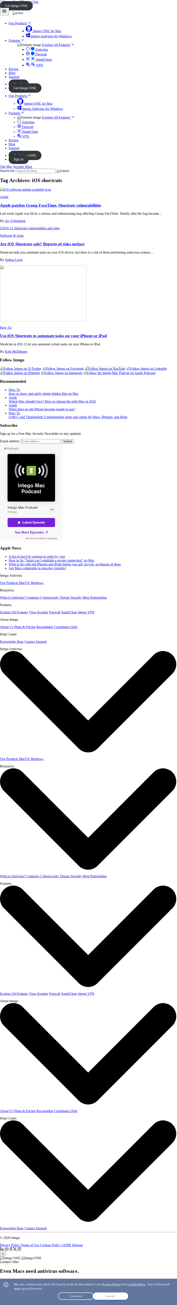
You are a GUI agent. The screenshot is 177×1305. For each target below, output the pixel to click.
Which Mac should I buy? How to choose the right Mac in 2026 (52, 401)
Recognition (44, 627)
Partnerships (98, 597)
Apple (4, 197)
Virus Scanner (38, 612)
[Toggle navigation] (4, 11)
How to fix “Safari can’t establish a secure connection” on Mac (51, 560)
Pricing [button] (13, 69)
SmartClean (43, 59)
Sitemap (77, 1245)
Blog (12, 144)
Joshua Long (13, 260)
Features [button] (15, 40)
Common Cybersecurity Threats (48, 597)
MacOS (24, 583)
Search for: (7, 171)
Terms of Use (30, 1245)
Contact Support (35, 641)
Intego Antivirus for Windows (51, 36)
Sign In (19, 159)
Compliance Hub (65, 627)
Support (14, 148)
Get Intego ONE (16, 6)
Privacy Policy (10, 1245)
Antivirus (41, 49)
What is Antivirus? (13, 597)
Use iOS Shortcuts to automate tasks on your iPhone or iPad (53, 335)
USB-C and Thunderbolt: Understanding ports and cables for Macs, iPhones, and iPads (68, 417)
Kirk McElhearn (16, 351)
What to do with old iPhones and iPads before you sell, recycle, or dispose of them (65, 564)
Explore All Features (56, 45)
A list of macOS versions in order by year (37, 556)
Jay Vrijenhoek (15, 221)
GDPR (67, 1245)
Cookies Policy (51, 1245)
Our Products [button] (18, 23)
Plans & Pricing (25, 627)
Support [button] (14, 77)
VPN (39, 65)
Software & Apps (12, 235)
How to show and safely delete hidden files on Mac (44, 393)
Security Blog (80, 597)
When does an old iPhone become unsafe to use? (42, 409)
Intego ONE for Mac (46, 31)
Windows (36, 583)
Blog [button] (12, 73)
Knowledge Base (12, 641)
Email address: (10, 441)
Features (15, 113)
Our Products (18, 96)
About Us (6, 627)
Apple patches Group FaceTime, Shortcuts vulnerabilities (50, 205)
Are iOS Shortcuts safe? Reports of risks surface (42, 244)
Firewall (41, 54)
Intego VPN (86, 612)
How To (5, 327)
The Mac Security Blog (16, 166)
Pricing (13, 140)
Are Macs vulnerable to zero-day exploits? (37, 568)
